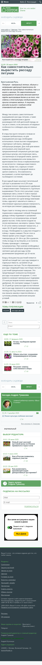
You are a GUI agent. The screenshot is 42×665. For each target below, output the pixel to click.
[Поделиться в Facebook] (3, 302)
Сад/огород (5, 564)
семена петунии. (29, 206)
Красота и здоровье (8, 580)
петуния (6, 310)
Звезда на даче (6, 571)
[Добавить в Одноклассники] (15, 302)
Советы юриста (6, 589)
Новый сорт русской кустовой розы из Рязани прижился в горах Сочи (23, 444)
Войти (22, 2)
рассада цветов (17, 310)
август (29, 23)
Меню (6, 2)
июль (13, 23)
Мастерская (5, 595)
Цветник (14, 29)
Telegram (4, 628)
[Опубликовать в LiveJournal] (10, 302)
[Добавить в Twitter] (18, 302)
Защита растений (7, 568)
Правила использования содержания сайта (17, 607)
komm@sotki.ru (6, 650)
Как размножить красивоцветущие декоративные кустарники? (24, 471)
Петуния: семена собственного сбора (22, 368)
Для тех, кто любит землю (27, 9)
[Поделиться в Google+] (5, 302)
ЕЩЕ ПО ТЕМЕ (10, 334)
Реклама (4, 613)
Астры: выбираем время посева (24, 343)
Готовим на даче (7, 577)
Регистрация (31, 2)
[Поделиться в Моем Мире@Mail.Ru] (13, 302)
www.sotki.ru (5, 29)
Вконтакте (26, 624)
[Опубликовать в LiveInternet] (8, 302)
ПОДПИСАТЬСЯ (31, 507)
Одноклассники (28, 626)
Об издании (5, 617)
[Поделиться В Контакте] (20, 302)
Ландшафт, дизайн (8, 583)
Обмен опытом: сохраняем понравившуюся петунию (25, 355)
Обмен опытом (6, 592)
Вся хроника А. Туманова (30, 424)
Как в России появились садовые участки (23, 457)
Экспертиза (5, 586)
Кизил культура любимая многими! (19, 416)
